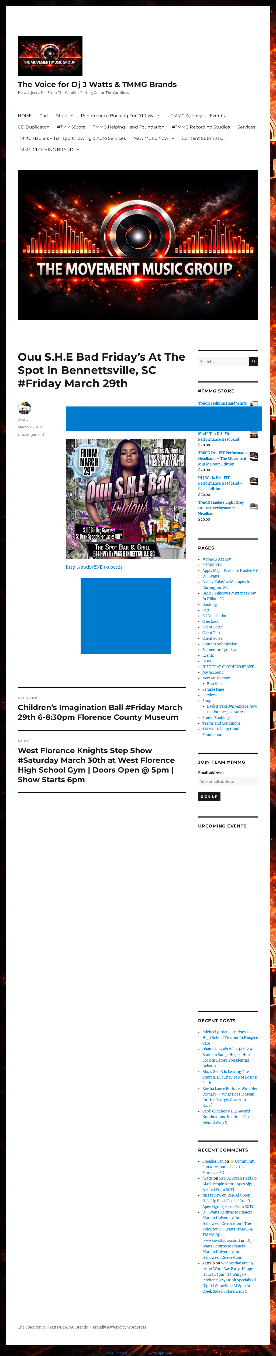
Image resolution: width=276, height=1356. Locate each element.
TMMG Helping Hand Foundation (128, 127)
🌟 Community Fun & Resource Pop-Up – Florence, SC (228, 1167)
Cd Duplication (214, 616)
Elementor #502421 (219, 650)
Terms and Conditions (221, 723)
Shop (61, 115)
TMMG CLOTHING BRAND (45, 149)
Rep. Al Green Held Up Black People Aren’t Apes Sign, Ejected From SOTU (229, 1184)
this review (211, 1195)
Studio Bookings (216, 717)
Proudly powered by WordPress (119, 1327)
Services (246, 127)
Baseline (214, 684)
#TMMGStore (71, 127)
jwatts (23, 419)
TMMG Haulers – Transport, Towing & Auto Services (72, 138)
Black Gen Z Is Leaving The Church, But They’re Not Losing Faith (229, 1077)
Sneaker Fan (213, 1161)
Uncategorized (31, 434)
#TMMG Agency (185, 115)
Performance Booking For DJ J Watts (120, 115)
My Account (212, 672)
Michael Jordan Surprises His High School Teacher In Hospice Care (230, 1038)
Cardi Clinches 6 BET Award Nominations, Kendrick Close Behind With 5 (227, 1117)
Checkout (210, 621)
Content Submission (204, 138)
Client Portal (212, 627)
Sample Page (213, 689)
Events (217, 115)
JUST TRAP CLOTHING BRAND (228, 667)
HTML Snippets (115, 1353)
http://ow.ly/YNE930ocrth (94, 567)
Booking (209, 604)
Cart (44, 115)
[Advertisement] (165, 419)
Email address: (211, 773)
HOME (25, 115)
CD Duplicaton (34, 127)
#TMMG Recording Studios (201, 127)
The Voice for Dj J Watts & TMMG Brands (97, 84)
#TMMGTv (212, 565)
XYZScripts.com (160, 1353)
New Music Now (150, 138)
